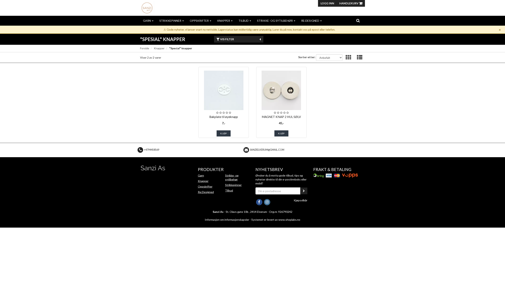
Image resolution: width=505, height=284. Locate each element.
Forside (144, 48)
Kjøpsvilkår (300, 200)
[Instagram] (267, 201)
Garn (147, 20)
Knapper (224, 20)
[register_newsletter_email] (303, 191)
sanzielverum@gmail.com (267, 149)
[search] (358, 20)
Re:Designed (310, 20)
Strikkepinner (170, 20)
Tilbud (243, 20)
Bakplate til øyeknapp (223, 117)
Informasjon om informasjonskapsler (227, 219)
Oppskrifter (199, 20)
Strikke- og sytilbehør (275, 20)
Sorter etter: (306, 57)
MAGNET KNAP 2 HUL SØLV (281, 117)
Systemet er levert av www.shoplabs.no (275, 219)
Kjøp (223, 133)
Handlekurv (349, 3)
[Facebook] (259, 201)
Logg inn (327, 3)
